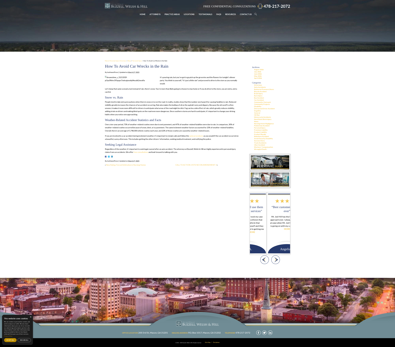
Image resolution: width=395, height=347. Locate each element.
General (257, 113)
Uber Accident (259, 145)
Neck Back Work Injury (262, 119)
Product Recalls (260, 134)
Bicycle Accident (260, 91)
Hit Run (257, 115)
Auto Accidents (260, 87)
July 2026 (257, 72)
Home (142, 14)
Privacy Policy (8, 336)
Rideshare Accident (261, 136)
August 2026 (259, 69)
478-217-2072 (277, 6)
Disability (257, 106)
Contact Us (246, 14)
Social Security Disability (263, 138)
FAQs (218, 14)
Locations (189, 14)
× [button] (30, 317)
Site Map (208, 342)
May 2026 (257, 76)
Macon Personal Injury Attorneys (115, 61)
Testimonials (205, 14)
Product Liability (260, 132)
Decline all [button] (24, 340)
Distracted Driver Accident (264, 108)
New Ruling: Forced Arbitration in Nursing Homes (126, 165)
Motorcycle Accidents (262, 117)
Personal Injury (137, 61)
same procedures (196, 136)
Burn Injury (258, 96)
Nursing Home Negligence (264, 124)
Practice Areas (172, 14)
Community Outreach (262, 102)
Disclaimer (216, 342)
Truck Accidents (260, 143)
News (256, 121)
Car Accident (259, 100)
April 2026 (258, 78)
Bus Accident (259, 98)
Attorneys (155, 14)
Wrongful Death (260, 149)
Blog (129, 61)
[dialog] (17, 330)
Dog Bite (257, 111)
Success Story (259, 141)
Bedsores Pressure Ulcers (264, 89)
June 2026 (258, 74)
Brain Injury (258, 93)
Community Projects (262, 104)
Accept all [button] (10, 340)
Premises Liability (261, 130)
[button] (264, 259)
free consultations (141, 152)
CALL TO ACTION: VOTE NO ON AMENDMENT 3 (196, 165)
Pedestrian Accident (262, 126)
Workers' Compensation (263, 147)
